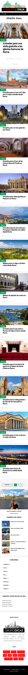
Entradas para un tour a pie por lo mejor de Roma (14, 436)
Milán (10, 655)
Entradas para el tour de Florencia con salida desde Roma (12, 471)
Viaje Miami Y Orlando (7, 606)
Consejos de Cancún (6, 600)
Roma (3, 40)
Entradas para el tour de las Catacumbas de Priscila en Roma (13, 163)
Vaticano (5, 585)
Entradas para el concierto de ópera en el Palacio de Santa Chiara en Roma (13, 366)
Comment (19, 58)
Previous (6, 484)
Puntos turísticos (8, 658)
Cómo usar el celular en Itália (17, 528)
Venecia (5, 588)
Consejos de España (6, 602)
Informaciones (21, 651)
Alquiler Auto (6, 651)
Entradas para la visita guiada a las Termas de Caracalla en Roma (14, 402)
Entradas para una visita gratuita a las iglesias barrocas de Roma (13, 48)
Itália (5, 655)
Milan (5, 571)
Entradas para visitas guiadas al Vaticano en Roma (14, 198)
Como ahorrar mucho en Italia (17, 521)
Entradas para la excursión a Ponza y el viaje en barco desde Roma (14, 331)
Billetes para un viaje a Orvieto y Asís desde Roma (14, 264)
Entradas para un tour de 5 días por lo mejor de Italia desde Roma (14, 95)
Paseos (14, 655)
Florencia (6, 564)
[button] (2, 14)
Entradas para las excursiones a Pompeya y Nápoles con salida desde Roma (14, 230)
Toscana (5, 581)
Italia (4, 568)
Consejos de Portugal (7, 604)
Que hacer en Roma (15, 535)
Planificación (21, 655)
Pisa (4, 575)
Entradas (13, 651)
